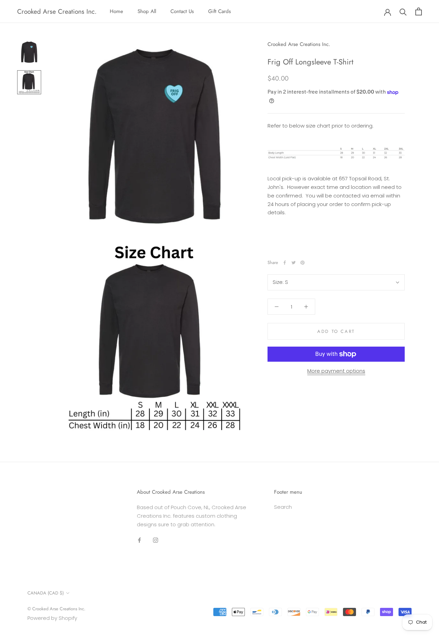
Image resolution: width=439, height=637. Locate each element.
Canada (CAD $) (45, 593)
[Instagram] (155, 540)
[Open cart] (418, 11)
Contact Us (182, 11)
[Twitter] (294, 263)
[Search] (403, 11)
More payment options (336, 370)
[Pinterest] (302, 263)
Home (116, 11)
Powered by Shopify (52, 618)
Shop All (147, 11)
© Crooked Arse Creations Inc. (56, 608)
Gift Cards (219, 11)
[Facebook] (285, 263)
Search (283, 506)
